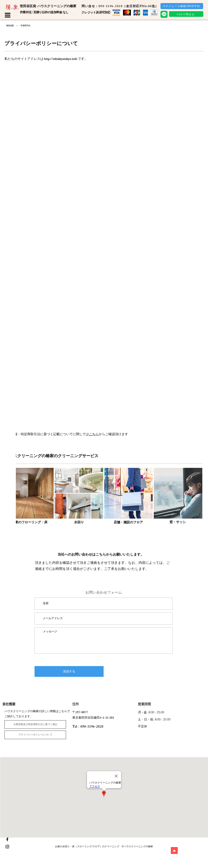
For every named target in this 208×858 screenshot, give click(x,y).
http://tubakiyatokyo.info (60, 59)
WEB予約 (25, 26)
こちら (94, 435)
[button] (7, 15)
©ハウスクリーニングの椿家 (137, 846)
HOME (10, 26)
